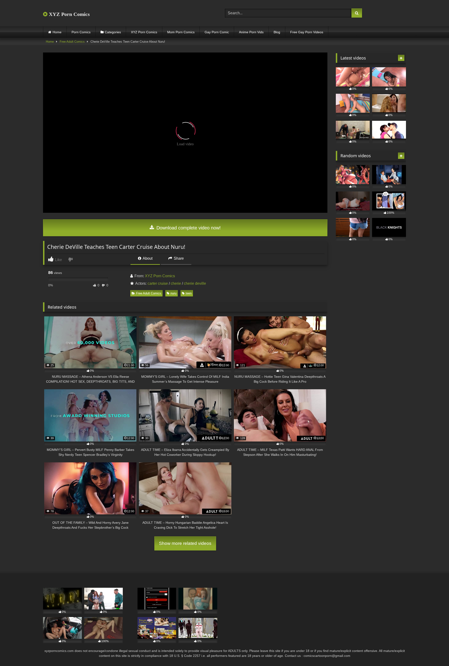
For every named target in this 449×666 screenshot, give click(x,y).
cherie (176, 283)
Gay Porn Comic (217, 32)
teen (189, 293)
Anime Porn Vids (251, 32)
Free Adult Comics (72, 41)
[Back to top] (434, 652)
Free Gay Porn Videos (306, 32)
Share (178, 258)
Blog (277, 32)
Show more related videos (185, 543)
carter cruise (158, 283)
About (147, 258)
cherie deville (195, 283)
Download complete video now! (188, 227)
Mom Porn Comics (181, 32)
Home (57, 32)
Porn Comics (81, 32)
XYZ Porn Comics (68, 14)
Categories (113, 32)
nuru (173, 293)
